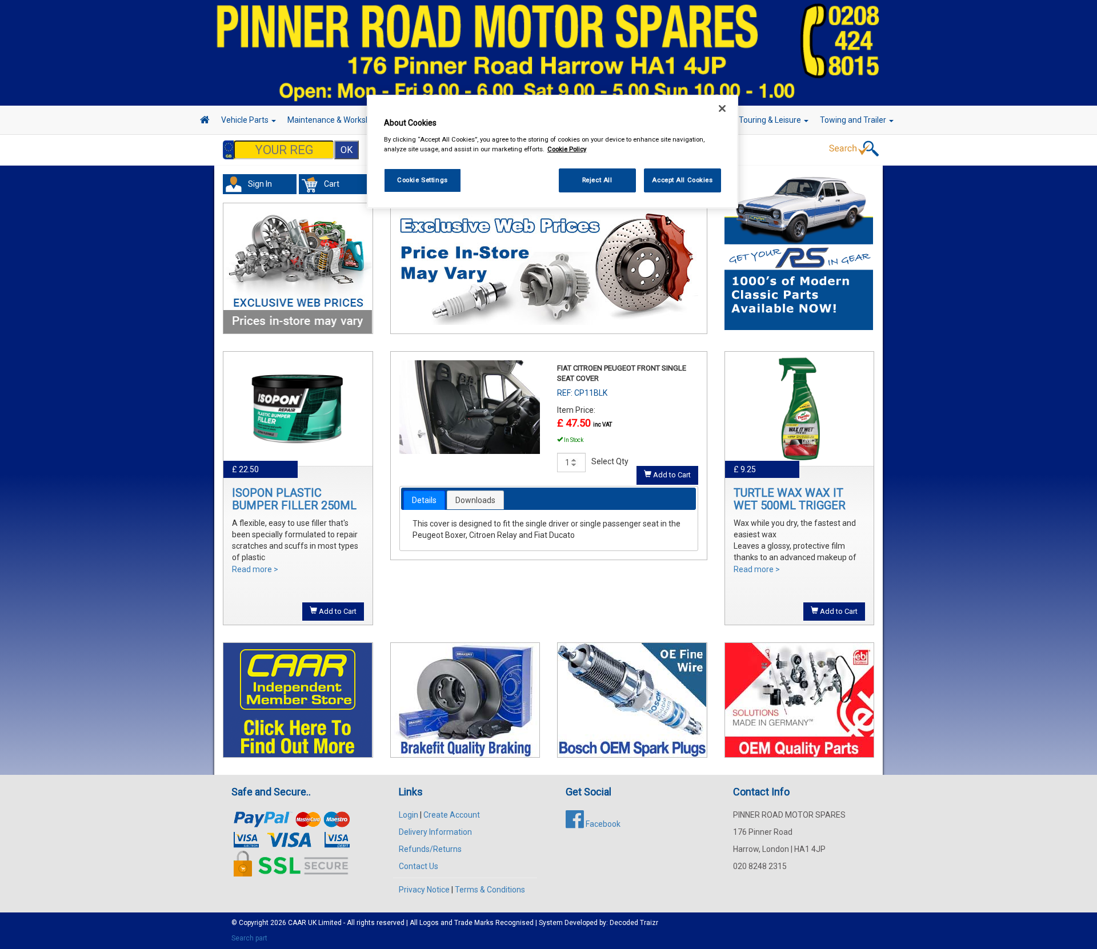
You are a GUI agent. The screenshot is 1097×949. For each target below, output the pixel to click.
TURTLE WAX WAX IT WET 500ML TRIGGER (790, 499)
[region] (552, 151)
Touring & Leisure (771, 119)
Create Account (451, 814)
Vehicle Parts (245, 119)
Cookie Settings (422, 180)
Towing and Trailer (854, 119)
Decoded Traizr (634, 923)
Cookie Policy (566, 149)
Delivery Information (435, 832)
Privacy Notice (424, 889)
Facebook (602, 824)
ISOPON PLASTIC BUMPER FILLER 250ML (294, 499)
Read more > (255, 569)
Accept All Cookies (682, 180)
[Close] (722, 108)
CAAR (297, 923)
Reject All (597, 180)
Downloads (475, 500)
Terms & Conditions (490, 889)
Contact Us (418, 866)
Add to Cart (337, 611)
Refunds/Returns (430, 849)
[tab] (424, 500)
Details (424, 500)
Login (408, 814)
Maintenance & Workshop (334, 119)
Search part (249, 938)
